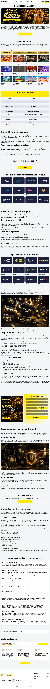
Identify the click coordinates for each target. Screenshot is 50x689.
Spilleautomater (43, 52)
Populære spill (5, 52)
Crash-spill (30, 52)
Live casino (18, 52)
